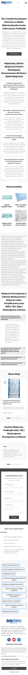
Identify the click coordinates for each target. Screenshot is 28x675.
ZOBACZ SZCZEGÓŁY (7, 197)
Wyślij (14, 517)
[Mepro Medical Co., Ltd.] (6, 2)
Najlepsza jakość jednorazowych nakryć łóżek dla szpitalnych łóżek (7, 224)
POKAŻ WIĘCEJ (7, 413)
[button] (8, 464)
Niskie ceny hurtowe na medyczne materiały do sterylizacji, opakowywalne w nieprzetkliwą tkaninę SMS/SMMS (21, 206)
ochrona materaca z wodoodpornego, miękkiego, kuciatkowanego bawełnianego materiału (14, 551)
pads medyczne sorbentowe (11, 540)
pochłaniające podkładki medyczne (13, 537)
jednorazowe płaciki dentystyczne (13, 546)
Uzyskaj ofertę (14, 54)
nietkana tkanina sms (9, 543)
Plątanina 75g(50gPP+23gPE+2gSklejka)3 (7, 205)
